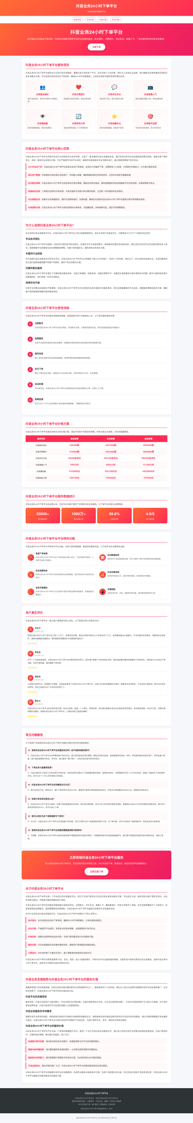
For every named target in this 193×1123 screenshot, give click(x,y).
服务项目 (77, 19)
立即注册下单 (96, 871)
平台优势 (90, 19)
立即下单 (96, 46)
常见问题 (115, 19)
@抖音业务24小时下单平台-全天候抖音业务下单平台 (96, 1118)
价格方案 (103, 19)
